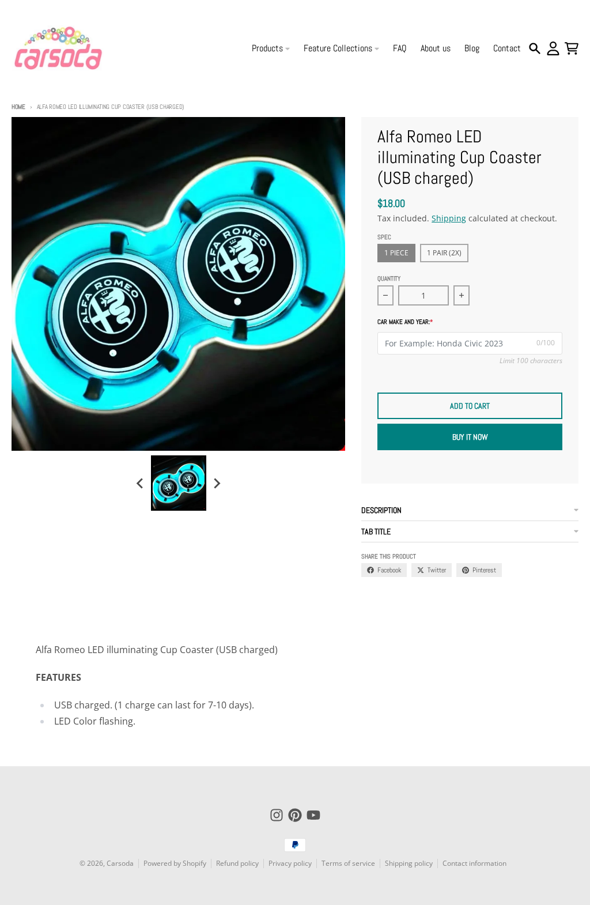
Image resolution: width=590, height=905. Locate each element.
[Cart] (571, 48)
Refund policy (237, 863)
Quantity (388, 278)
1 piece (396, 253)
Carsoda (120, 863)
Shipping (449, 218)
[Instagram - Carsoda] (276, 815)
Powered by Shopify (174, 863)
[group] (178, 483)
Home (18, 107)
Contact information (474, 863)
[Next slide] (217, 483)
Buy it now (470, 437)
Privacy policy (290, 863)
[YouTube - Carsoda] (313, 815)
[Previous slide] (141, 483)
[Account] (553, 48)
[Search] (535, 48)
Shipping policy (409, 863)
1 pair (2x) (444, 253)
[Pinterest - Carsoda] (295, 815)
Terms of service (348, 863)
